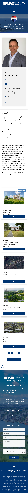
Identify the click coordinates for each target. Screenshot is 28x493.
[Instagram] (13, 410)
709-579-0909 (14, 380)
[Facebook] (8, 410)
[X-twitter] (18, 410)
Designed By (4, 470)
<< (9, 353)
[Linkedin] (13, 415)
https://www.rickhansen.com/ (11, 157)
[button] (14, 11)
